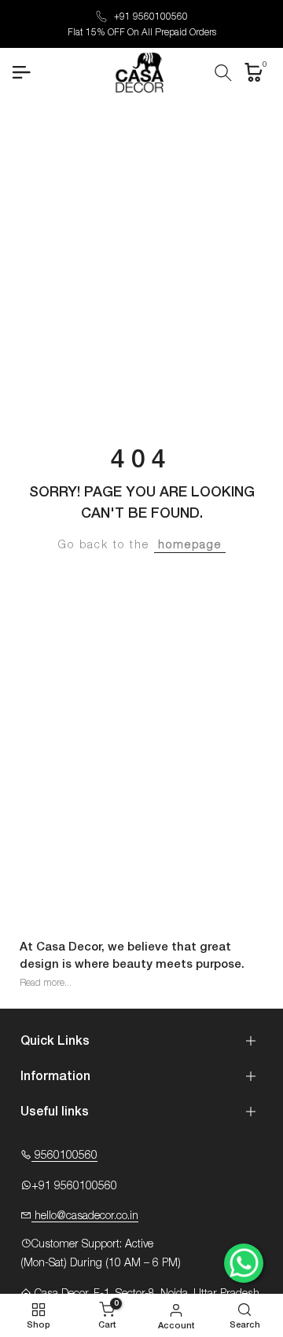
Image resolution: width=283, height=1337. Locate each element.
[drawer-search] (223, 73)
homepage (190, 545)
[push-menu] (21, 72)
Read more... (46, 982)
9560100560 (64, 1155)
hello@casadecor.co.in (84, 1216)
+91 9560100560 (151, 16)
